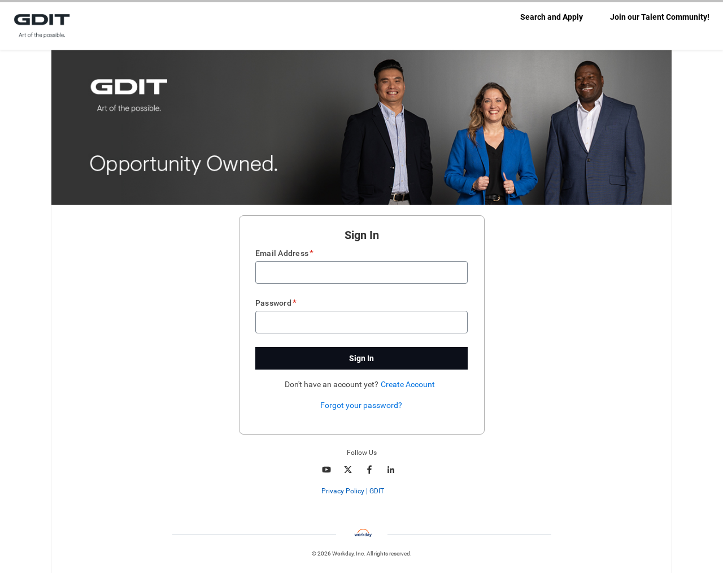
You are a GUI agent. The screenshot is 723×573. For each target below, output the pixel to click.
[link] (390, 491)
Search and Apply (551, 16)
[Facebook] (369, 470)
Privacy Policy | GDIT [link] (352, 491)
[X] (348, 470)
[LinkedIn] (391, 470)
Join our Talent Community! (659, 16)
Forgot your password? (361, 405)
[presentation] (361, 491)
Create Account (408, 384)
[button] (361, 358)
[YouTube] (326, 470)
